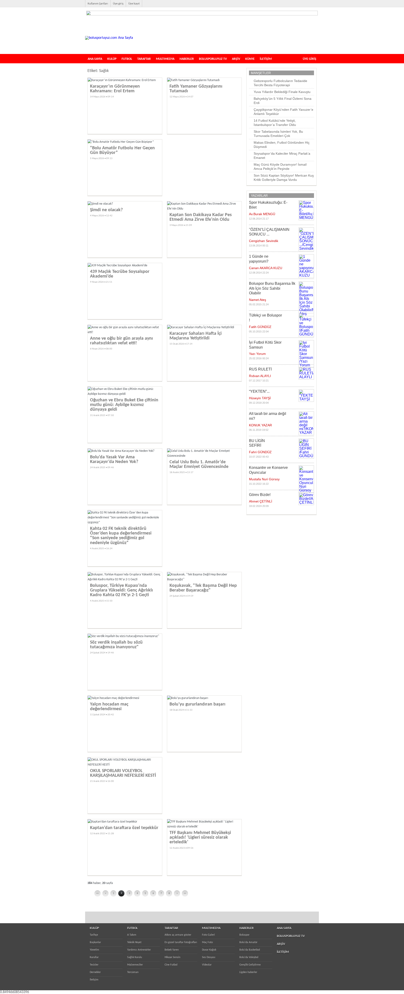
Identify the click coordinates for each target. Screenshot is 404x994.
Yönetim (94, 949)
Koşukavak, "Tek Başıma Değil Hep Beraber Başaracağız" (203, 588)
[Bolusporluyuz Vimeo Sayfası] (310, 6)
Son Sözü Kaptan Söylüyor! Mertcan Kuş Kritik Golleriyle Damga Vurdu (284, 178)
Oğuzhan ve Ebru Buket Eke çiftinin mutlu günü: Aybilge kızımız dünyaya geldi (124, 405)
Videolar (207, 964)
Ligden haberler (248, 972)
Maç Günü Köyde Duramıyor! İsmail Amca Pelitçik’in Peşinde (280, 167)
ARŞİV (236, 59)
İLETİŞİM (266, 59)
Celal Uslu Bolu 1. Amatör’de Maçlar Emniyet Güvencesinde (199, 464)
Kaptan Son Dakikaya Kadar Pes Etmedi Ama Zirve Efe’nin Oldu (201, 217)
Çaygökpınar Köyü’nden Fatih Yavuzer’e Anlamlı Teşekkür (283, 112)
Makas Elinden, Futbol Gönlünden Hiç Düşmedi (282, 145)
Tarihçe (94, 934)
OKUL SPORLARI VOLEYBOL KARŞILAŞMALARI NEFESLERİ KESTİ (123, 773)
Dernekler (95, 972)
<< (97, 893)
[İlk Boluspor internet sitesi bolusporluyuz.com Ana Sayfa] (109, 38)
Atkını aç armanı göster (178, 934)
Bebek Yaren (172, 949)
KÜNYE (250, 59)
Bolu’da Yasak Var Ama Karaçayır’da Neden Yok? (114, 459)
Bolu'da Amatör (248, 942)
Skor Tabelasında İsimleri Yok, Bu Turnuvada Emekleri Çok (278, 134)
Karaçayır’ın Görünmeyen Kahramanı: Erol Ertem (115, 88)
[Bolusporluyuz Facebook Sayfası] (287, 6)
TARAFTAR (144, 59)
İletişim (94, 979)
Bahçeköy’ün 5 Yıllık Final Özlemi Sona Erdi (282, 101)
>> (185, 893)
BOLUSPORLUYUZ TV (213, 59)
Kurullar (94, 957)
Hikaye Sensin (172, 957)
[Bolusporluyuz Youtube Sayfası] (302, 6)
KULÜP (111, 59)
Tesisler (94, 964)
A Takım (131, 934)
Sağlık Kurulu (134, 957)
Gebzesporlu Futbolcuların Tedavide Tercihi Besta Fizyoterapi (280, 83)
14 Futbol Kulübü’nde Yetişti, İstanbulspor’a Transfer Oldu (275, 123)
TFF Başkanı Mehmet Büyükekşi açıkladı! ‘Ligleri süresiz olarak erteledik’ (200, 837)
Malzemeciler (135, 964)
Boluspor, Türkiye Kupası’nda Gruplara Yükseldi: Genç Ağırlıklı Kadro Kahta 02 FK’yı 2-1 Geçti (121, 590)
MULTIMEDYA (165, 59)
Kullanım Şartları (98, 3)
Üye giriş (118, 3)
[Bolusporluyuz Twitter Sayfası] (295, 6)
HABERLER (187, 59)
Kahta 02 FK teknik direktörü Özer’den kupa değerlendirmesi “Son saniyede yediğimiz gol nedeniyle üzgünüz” (121, 535)
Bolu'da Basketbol (249, 949)
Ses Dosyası (208, 957)
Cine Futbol (171, 964)
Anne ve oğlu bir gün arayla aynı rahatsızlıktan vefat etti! (121, 341)
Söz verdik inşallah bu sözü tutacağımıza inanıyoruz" (116, 644)
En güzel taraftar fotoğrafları (181, 942)
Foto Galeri (208, 934)
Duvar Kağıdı (209, 949)
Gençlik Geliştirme (250, 964)
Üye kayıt (134, 3)
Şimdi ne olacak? (106, 210)
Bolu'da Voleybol (248, 957)
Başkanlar (95, 942)
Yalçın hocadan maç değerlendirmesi (109, 706)
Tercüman (132, 972)
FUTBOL (127, 59)
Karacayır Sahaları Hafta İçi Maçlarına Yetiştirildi (196, 336)
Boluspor (244, 934)
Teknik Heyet (134, 942)
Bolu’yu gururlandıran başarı (197, 704)
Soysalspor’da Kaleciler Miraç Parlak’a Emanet (282, 156)
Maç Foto (207, 942)
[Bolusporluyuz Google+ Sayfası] (317, 6)
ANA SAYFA (95, 59)
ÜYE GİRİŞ (309, 59)
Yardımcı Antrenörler (139, 949)
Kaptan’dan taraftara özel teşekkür (124, 828)
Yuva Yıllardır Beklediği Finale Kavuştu (282, 92)
